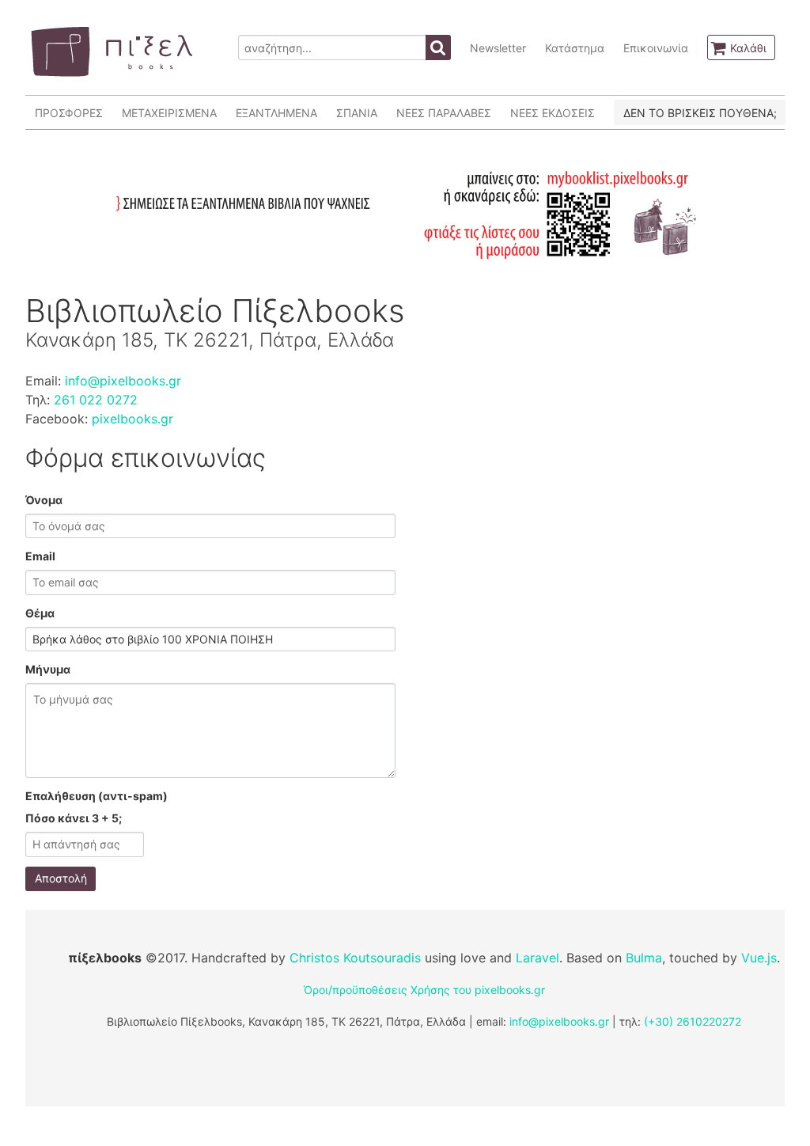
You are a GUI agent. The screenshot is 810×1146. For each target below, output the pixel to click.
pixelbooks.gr (132, 419)
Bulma (644, 958)
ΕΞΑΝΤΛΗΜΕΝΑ (276, 113)
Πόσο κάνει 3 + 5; (73, 818)
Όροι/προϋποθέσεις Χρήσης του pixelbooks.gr (424, 989)
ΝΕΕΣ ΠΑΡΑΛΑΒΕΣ (443, 113)
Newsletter (498, 48)
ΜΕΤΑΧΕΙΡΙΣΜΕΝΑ (169, 113)
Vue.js (759, 958)
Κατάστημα (574, 48)
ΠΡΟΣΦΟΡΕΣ (69, 113)
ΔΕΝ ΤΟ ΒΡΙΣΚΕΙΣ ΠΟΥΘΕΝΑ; (700, 113)
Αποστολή (61, 878)
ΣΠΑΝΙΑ (356, 113)
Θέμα (40, 613)
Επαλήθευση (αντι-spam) (96, 796)
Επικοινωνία (655, 48)
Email (40, 556)
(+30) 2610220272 (692, 1021)
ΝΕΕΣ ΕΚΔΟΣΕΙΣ (552, 113)
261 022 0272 (96, 400)
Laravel (537, 958)
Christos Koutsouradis (355, 958)
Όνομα (43, 500)
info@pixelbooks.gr (123, 381)
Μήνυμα (47, 669)
